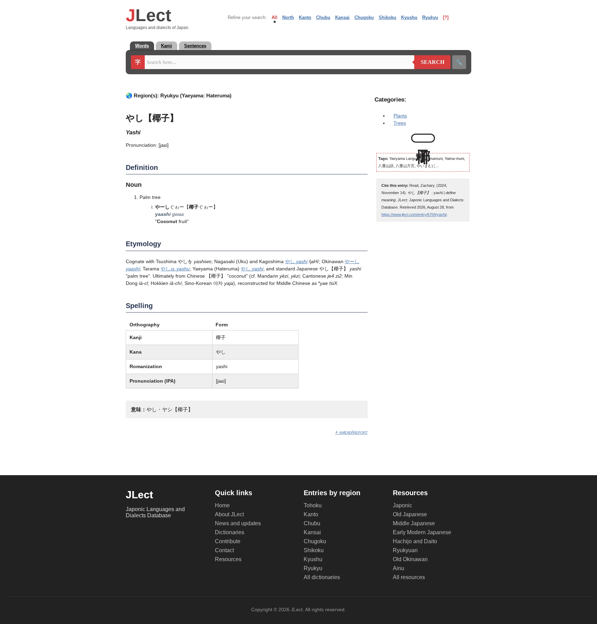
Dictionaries (229, 532)
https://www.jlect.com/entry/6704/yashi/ (414, 214)
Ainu (398, 568)
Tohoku (313, 505)
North (288, 17)
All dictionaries (322, 577)
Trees (400, 123)
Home (222, 505)
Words (142, 45)
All (274, 17)
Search (429, 62)
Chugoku (364, 17)
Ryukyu (430, 17)
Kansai (342, 17)
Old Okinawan (410, 559)
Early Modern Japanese (422, 532)
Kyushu (409, 17)
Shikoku (387, 17)
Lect (148, 15)
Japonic (402, 505)
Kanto (305, 17)
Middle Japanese (414, 523)
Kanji (166, 45)
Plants (400, 115)
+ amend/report (351, 432)
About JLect (229, 514)
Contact (224, 550)
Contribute (227, 541)
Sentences (195, 45)
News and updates (238, 523)
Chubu (323, 17)
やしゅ (175, 268)
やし (296, 261)
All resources (409, 577)
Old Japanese (410, 514)
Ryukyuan (405, 550)
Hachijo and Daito (415, 541)
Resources (228, 559)
